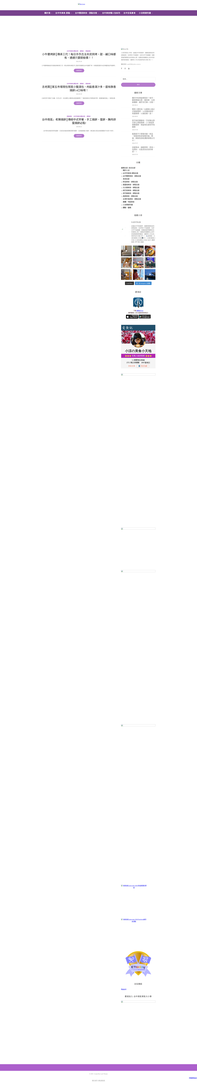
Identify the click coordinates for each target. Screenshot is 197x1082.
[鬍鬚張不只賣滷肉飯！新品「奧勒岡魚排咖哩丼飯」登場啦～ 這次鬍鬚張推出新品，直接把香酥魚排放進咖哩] (126, 262)
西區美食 (88, 51)
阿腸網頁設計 (193, 1078)
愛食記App (140, 310)
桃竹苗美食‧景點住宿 (131, 190)
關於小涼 (126, 170)
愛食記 (82, 51)
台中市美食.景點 (62, 13)
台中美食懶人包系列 (111, 13)
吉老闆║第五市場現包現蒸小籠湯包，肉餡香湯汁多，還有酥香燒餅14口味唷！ (79, 88)
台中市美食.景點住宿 (72, 51)
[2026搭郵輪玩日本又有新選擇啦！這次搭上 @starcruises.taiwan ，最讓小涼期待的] (150, 274)
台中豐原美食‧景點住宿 (86, 13)
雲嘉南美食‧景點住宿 (131, 185)
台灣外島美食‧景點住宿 (132, 199)
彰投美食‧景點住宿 (130, 182)
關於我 (47, 13)
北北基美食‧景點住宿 (131, 187)
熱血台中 (123, 989)
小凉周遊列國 (145, 13)
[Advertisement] (79, 32)
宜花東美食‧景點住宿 (131, 193)
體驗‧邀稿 (127, 207)
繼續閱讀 (79, 70)
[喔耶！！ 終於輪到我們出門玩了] (150, 262)
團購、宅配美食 (128, 202)
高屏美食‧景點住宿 (130, 196)
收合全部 (132, 168)
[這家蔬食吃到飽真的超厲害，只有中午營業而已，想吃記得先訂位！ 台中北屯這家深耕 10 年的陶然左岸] (138, 251)
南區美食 (69, 116)
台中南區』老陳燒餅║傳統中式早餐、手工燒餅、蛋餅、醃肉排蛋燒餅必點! (79, 121)
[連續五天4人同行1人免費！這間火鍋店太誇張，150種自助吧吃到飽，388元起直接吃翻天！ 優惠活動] (138, 262)
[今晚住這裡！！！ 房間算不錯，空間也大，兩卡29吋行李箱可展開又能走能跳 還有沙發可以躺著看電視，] (126, 251)
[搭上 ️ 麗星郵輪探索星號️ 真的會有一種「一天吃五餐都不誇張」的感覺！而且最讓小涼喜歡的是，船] (138, 274)
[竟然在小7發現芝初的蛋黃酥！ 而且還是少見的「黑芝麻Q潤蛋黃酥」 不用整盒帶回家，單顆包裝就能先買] (150, 251)
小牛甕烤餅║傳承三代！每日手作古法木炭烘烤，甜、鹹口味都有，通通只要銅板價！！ (79, 56)
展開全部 (124, 168)
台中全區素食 (130, 13)
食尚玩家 (126, 179)
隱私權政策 (101, 1080)
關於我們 (94, 1080)
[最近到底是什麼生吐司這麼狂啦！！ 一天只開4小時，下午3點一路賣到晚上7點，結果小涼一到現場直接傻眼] (126, 274)
